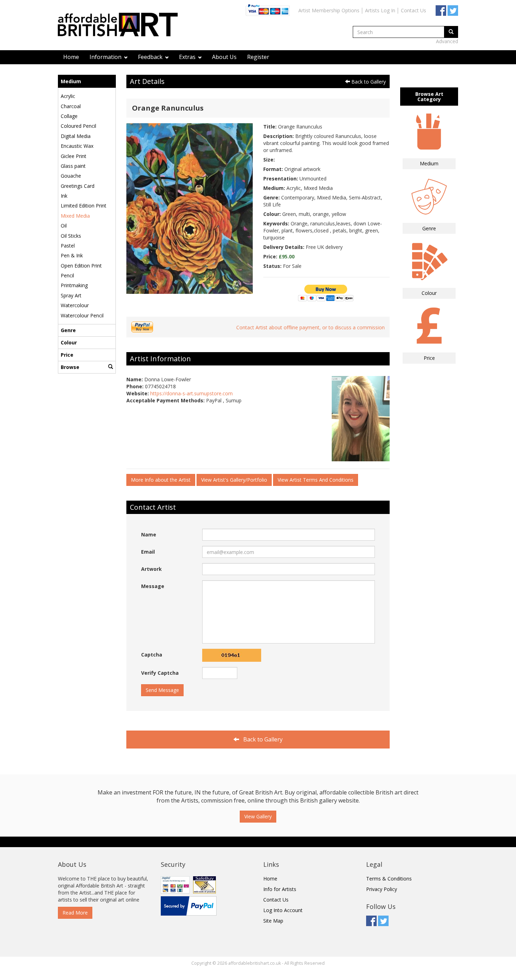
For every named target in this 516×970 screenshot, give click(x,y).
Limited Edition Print (83, 205)
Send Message (162, 690)
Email (148, 551)
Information (106, 57)
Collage (69, 116)
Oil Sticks (71, 235)
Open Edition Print (81, 265)
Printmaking (74, 285)
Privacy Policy (381, 889)
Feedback (151, 57)
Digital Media (76, 136)
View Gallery (258, 816)
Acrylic (68, 96)
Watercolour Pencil (82, 315)
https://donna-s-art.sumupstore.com (191, 393)
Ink (64, 195)
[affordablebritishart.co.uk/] (121, 25)
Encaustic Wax (77, 146)
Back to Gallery (368, 81)
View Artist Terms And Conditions (315, 479)
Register (258, 57)
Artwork (151, 569)
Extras (188, 57)
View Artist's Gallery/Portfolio (234, 479)
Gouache (71, 175)
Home (71, 57)
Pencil (67, 275)
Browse (70, 367)
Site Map (273, 920)
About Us (224, 57)
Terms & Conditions (389, 878)
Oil (64, 225)
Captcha (151, 654)
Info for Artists (279, 889)
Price (67, 354)
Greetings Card (77, 186)
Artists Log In (380, 10)
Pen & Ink (72, 255)
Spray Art (71, 295)
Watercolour (75, 305)
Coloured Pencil (78, 126)
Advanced (447, 41)
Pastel (68, 245)
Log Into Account (283, 910)
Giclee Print (73, 156)
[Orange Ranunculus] (189, 208)
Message (152, 586)
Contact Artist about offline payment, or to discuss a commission (310, 327)
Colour (69, 342)
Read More (75, 912)
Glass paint (73, 166)
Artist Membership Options (328, 10)
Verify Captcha (160, 672)
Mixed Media (75, 215)
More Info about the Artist (161, 479)
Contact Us (413, 10)
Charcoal (71, 106)
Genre (68, 330)
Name (148, 534)
